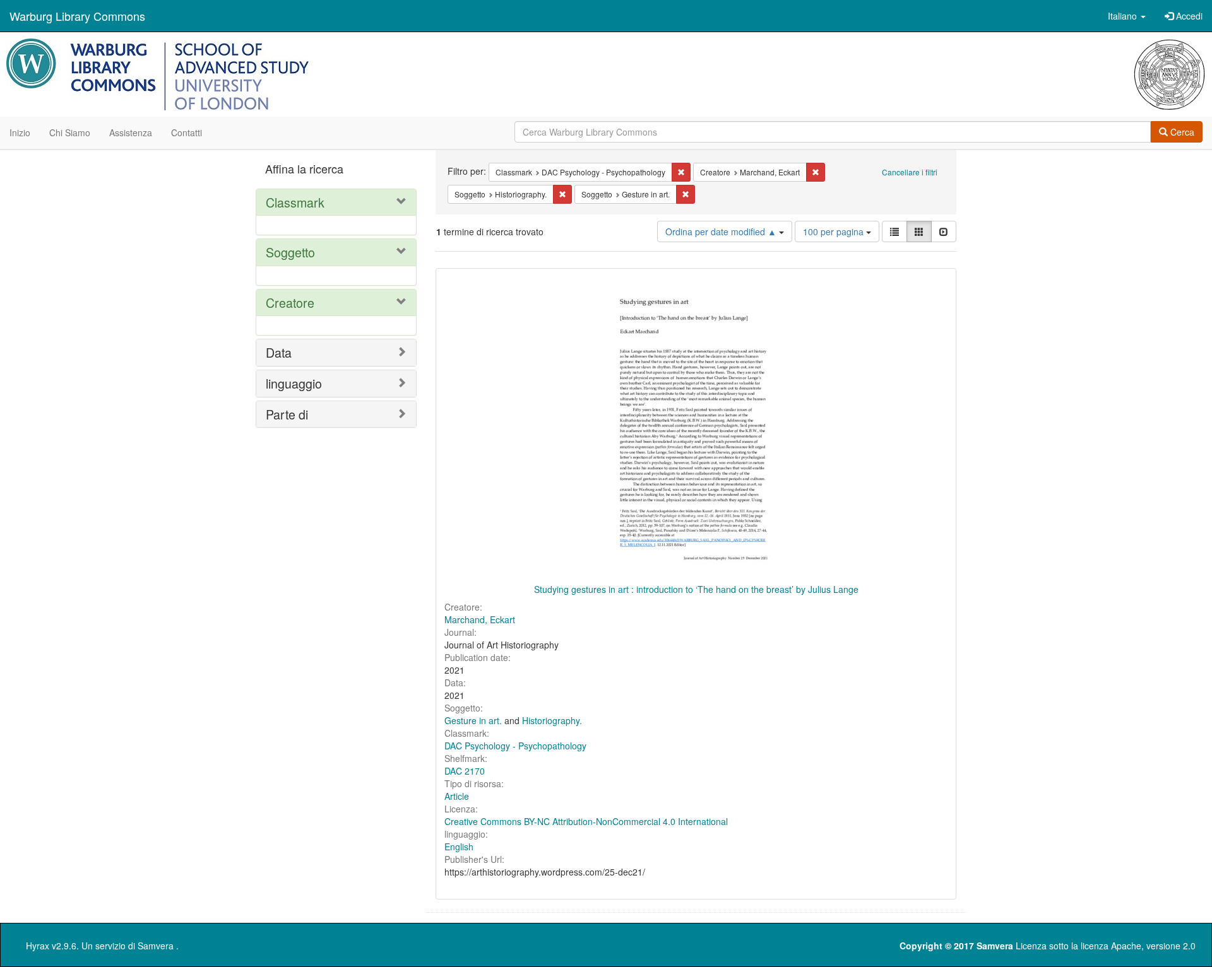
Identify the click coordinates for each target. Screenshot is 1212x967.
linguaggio (294, 383)
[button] (1126, 16)
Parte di (287, 414)
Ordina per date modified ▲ (722, 231)
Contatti (186, 132)
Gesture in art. (473, 720)
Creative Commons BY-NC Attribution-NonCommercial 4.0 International (586, 821)
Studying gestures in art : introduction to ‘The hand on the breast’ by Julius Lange (696, 589)
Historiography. (552, 720)
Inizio (19, 132)
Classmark (295, 202)
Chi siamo (69, 132)
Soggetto (290, 252)
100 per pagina (834, 231)
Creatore (290, 302)
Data (279, 352)
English (458, 846)
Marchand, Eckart (479, 619)
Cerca (1181, 132)
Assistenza (130, 132)
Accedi (1188, 15)
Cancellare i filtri (909, 172)
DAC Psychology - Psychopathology (515, 745)
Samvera (156, 945)
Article (456, 796)
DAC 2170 (464, 771)
